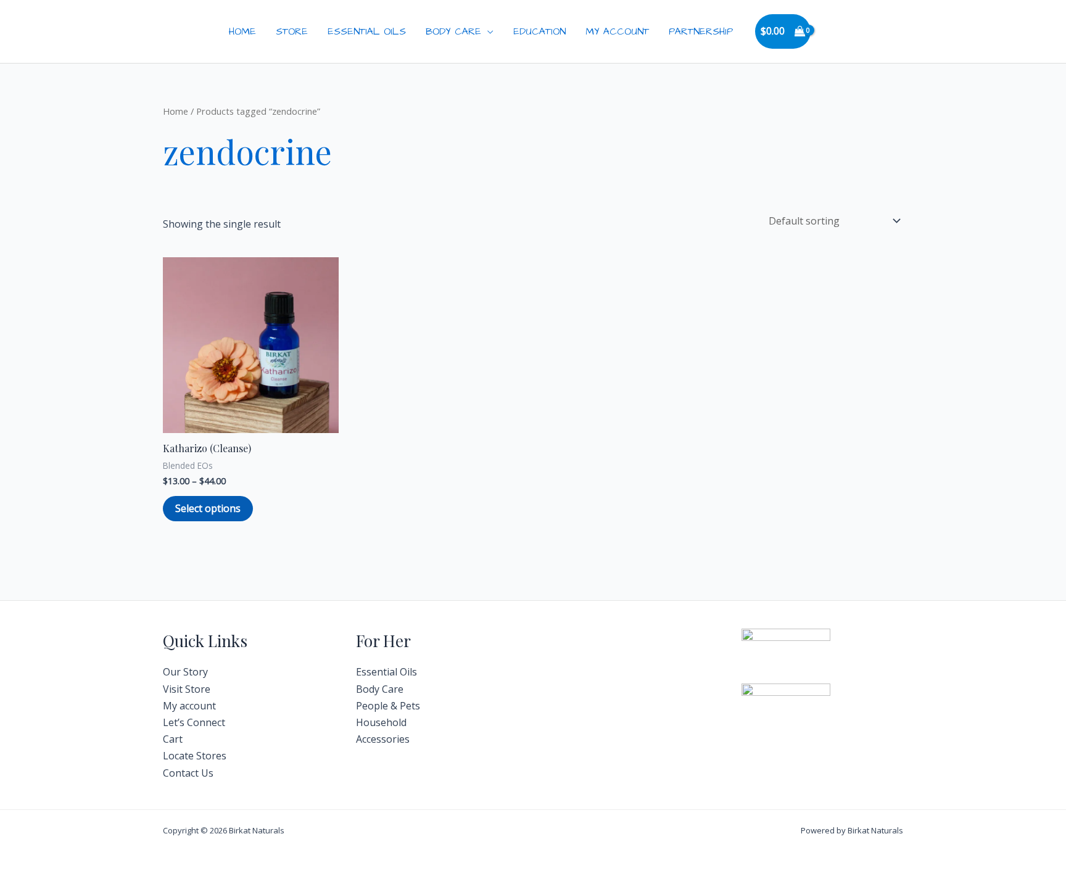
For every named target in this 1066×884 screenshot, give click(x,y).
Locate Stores (194, 755)
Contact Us (188, 773)
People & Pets (388, 706)
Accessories (383, 739)
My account (189, 706)
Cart (173, 739)
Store (292, 31)
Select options (208, 508)
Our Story (185, 672)
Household (381, 722)
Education (539, 31)
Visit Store (186, 689)
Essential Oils (367, 31)
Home (242, 31)
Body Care (453, 31)
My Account (617, 31)
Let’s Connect (194, 722)
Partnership (701, 31)
